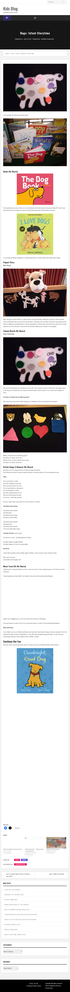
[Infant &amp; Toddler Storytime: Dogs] (13, 842)
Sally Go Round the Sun (32, 576)
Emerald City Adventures (14, 894)
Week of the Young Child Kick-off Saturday (20, 919)
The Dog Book (7, 208)
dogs (17, 860)
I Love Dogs (6, 258)
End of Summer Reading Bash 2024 (17, 909)
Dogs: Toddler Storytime (56, 874)
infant (24, 860)
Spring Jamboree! (11, 899)
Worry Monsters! (11, 929)
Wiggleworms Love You (18, 619)
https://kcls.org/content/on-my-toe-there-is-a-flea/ (24, 502)
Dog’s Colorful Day (49, 388)
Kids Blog (10, 8)
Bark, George (7, 319)
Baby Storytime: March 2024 (15, 934)
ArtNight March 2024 (12, 924)
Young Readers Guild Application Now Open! (21, 914)
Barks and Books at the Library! (17, 904)
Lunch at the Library (12, 889)
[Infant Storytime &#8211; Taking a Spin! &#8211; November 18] (35, 842)
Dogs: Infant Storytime (52, 849)
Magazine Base (55, 986)
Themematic (49, 988)
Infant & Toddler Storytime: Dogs (12, 849)
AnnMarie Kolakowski (47, 39)
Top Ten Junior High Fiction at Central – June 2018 (18, 875)
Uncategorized (20, 864)
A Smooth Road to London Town (36, 623)
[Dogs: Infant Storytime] (56, 842)
